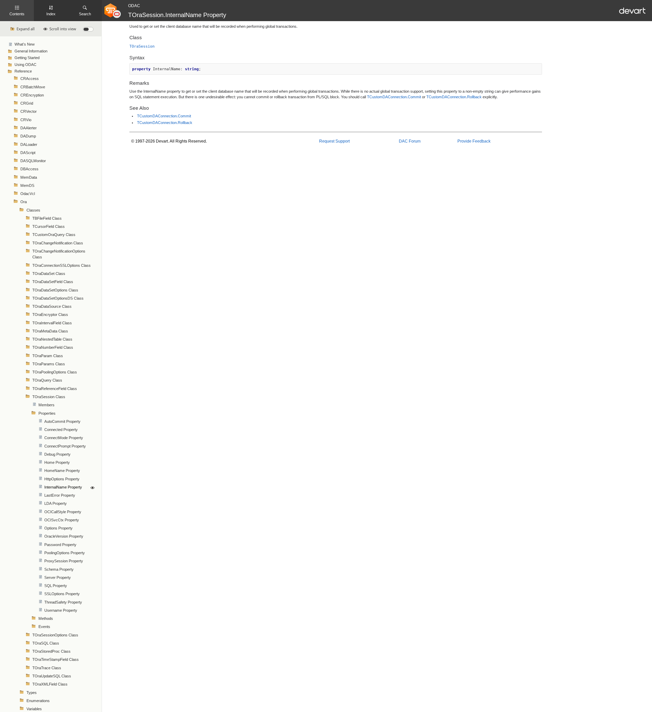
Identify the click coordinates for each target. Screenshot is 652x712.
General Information (31, 51)
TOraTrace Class (46, 668)
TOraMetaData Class (50, 331)
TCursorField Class (48, 227)
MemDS (27, 186)
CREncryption (32, 95)
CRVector (28, 111)
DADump (28, 136)
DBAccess (29, 169)
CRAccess (29, 79)
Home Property (57, 462)
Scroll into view (62, 28)
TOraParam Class (47, 356)
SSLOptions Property (62, 594)
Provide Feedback (474, 141)
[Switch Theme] (88, 29)
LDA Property (55, 503)
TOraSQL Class (45, 643)
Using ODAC (25, 65)
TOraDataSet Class (48, 274)
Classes (33, 210)
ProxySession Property (63, 561)
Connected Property (61, 430)
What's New (25, 44)
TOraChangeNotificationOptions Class (58, 254)
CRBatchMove (32, 87)
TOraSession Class (48, 397)
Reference (23, 71)
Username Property (60, 610)
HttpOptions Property (61, 479)
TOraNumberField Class (52, 347)
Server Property (57, 578)
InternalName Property (63, 487)
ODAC (134, 6)
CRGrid (26, 103)
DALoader (28, 145)
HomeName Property (62, 471)
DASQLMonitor (33, 161)
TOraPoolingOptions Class (54, 372)
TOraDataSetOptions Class (55, 290)
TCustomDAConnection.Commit (394, 97)
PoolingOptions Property (64, 553)
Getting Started (27, 58)
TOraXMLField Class (49, 684)
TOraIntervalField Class (52, 323)
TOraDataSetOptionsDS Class (58, 298)
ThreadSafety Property (63, 602)
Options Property (58, 528)
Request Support (334, 141)
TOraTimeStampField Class (55, 660)
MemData (28, 177)
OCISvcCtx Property (61, 520)
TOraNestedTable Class (52, 339)
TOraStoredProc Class (51, 651)
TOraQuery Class (47, 380)
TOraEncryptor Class (50, 315)
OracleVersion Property (63, 536)
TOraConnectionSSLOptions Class (61, 265)
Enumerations (38, 701)
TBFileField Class (47, 218)
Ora (23, 202)
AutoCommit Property (62, 422)
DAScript (27, 153)
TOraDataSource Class (52, 306)
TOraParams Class (48, 364)
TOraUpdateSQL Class (51, 676)
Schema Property (59, 569)
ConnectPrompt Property (65, 446)
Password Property (60, 545)
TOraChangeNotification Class (57, 243)
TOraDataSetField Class (52, 282)
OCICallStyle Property (62, 512)
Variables (34, 709)
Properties (47, 413)
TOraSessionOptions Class (55, 635)
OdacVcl (27, 194)
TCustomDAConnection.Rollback (454, 97)
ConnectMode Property (63, 438)
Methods (45, 619)
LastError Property (59, 495)
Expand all (26, 28)
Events (44, 627)
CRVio (25, 120)
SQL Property (55, 586)
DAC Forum (409, 141)
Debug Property (57, 454)
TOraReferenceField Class (54, 389)
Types (31, 693)
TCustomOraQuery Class (53, 235)
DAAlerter (28, 128)
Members (46, 405)
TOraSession (142, 46)
